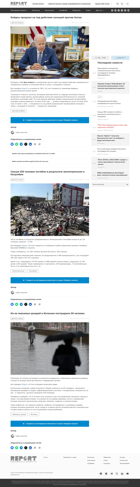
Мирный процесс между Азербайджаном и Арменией (69, 4)
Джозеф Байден (18, 111)
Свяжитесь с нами (69, 457)
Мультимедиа (124, 463)
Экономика (91, 460)
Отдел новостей (21, 292)
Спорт (106, 460)
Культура (107, 463)
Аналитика (124, 460)
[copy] (39, 144)
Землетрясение (18, 271)
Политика (90, 457)
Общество (107, 457)
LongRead (90, 463)
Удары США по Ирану (103, 4)
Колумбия (33, 271)
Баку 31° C (121, 58)
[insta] (115, 10)
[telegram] (119, 10)
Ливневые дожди (19, 414)
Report (24, 88)
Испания (34, 414)
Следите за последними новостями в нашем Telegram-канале (52, 120)
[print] (34, 144)
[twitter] (122, 10)
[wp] (16, 144)
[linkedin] (125, 10)
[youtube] (128, 10)
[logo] (19, 4)
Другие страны (17, 22)
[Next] (110, 3)
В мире (122, 457)
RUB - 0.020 (101, 58)
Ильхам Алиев (38, 4)
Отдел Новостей (21, 132)
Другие (99, 10)
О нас (46, 457)
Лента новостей (98, 184)
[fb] (112, 10)
